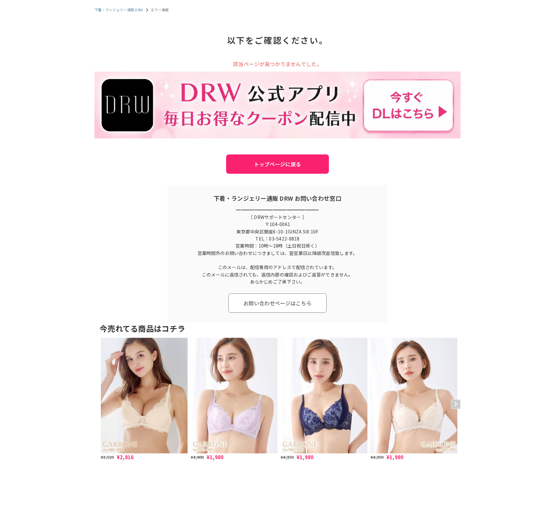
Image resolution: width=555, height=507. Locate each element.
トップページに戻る (277, 164)
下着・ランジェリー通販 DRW (118, 9)
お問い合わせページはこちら (277, 303)
